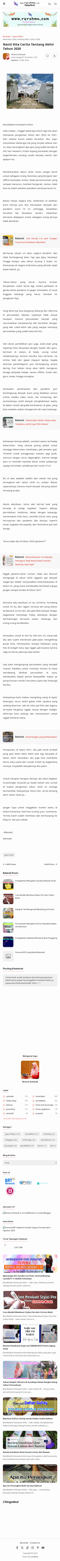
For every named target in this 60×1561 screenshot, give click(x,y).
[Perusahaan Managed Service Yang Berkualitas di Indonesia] (8, 932)
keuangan (8, 1145)
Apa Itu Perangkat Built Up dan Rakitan (22, 1485)
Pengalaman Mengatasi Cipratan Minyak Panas (35, 880)
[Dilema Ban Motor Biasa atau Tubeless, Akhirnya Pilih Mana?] (8, 426)
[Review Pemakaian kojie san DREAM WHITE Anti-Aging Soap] (30, 1342)
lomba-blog (11, 1100)
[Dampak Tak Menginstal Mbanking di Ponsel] (8, 917)
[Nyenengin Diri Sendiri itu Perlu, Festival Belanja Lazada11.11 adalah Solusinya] (30, 1272)
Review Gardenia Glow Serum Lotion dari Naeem (26, 1452)
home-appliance (43, 1109)
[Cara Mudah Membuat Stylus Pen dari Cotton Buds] (8, 903)
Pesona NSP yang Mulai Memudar (30, 952)
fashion (9, 1105)
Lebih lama (10, 864)
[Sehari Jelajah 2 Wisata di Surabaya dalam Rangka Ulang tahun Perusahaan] (30, 1378)
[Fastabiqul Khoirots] (26, 3)
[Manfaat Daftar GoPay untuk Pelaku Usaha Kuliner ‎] (30, 1414)
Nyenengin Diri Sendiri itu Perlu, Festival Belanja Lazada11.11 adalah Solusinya (26, 1277)
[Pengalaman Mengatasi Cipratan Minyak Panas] (8, 889)
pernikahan (46, 1139)
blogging (9, 1139)
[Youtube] (43, 1548)
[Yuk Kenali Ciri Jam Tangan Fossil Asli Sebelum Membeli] (8, 244)
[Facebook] (17, 1548)
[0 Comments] (47, 56)
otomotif (10, 1113)
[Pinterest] (37, 1548)
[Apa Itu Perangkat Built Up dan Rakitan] (30, 1482)
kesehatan (40, 1096)
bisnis (40, 1145)
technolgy (27, 1139)
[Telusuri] (55, 4)
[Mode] (49, 4)
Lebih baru (49, 864)
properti (39, 1113)
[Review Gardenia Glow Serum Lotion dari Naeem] (30, 1448)
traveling (47, 1134)
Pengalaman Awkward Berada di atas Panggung (36, 938)
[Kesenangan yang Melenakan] (8, 741)
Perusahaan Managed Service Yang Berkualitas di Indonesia (36, 925)
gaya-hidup (9, 855)
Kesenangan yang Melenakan (41, 736)
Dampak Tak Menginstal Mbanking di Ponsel (34, 909)
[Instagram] (32, 1548)
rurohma (34, 1556)
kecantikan (30, 1134)
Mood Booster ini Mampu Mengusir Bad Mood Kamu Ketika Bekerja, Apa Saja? (34, 561)
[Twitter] (22, 1548)
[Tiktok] (27, 1548)
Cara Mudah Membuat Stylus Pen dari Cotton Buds (34, 896)
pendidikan (41, 1100)
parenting (10, 1109)
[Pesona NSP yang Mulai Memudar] (8, 960)
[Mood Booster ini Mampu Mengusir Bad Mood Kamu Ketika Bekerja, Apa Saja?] (8, 565)
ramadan (10, 1096)
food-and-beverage (44, 1105)
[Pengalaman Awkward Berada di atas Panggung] (8, 946)
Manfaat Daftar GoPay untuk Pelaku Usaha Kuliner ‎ (28, 1418)
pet (51, 1145)
